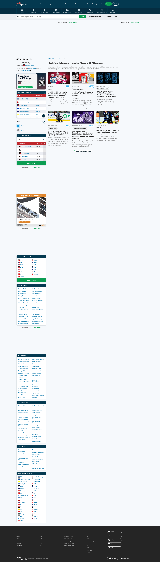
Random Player (95, 16)
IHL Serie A (37, 479)
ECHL (21, 265)
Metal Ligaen (23, 491)
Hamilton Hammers (23, 384)
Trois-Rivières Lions (37, 432)
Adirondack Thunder (23, 406)
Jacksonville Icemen (23, 432)
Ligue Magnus (37, 481)
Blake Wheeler (32, 68)
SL (20, 507)
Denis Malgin (25, 153)
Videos (59, 4)
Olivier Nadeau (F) (24, 102)
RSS (88, 548)
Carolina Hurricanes (23, 298)
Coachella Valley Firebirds (22, 376)
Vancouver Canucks (37, 316)
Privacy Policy (90, 541)
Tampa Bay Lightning (37, 309)
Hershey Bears (22, 392)
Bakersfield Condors (23, 361)
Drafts (67, 4)
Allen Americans (22, 408)
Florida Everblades (23, 417)
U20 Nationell (23, 481)
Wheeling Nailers (36, 436)
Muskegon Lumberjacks (38, 452)
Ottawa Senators (36, 296)
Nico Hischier (25, 160)
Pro (102, 4)
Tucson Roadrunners (37, 391)
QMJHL (22, 276)
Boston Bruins (22, 291)
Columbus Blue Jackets (24, 305)
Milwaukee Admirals (37, 364)
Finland (18, 541)
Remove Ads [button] (135, 22)
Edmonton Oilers (22, 312)
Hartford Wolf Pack (23, 386)
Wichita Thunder (36, 439)
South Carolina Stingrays (36, 422)
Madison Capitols (36, 450)
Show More (31, 163)
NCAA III (36, 504)
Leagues (50, 4)
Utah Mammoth (36, 314)
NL (34, 272)
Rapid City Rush (36, 412)
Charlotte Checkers (23, 368)
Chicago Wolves (22, 371)
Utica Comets (35, 393)
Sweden (18, 534)
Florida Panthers (22, 314)
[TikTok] (30, 59)
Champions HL (24, 495)
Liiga (35, 269)
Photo (88, 543)
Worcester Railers (36, 441)
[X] (21, 59)
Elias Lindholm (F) (24, 108)
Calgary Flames (22, 296)
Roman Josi (25, 156)
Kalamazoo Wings (22, 435)
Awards (85, 4)
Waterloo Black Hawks (38, 466)
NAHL (35, 262)
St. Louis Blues (35, 307)
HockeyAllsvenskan (25, 479)
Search (82, 16)
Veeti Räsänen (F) (24, 111)
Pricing (94, 4)
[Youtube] (27, 59)
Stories (77, 4)
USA (17, 538)
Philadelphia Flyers (36, 298)
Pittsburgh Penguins (37, 300)
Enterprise (89, 550)
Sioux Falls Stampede (37, 459)
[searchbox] (51, 16)
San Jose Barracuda (37, 378)
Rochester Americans (37, 371)
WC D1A (22, 518)
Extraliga (36, 274)
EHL (21, 493)
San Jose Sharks (36, 303)
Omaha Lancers (36, 454)
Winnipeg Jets (35, 323)
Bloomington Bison (23, 412)
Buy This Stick (30, 222)
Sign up (108, 4)
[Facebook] (17, 59)
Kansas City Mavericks (24, 437)
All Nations (19, 545)
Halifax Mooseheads (54, 59)
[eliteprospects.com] (21, 4)
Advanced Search (112, 16)
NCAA (21, 269)
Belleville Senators (23, 364)
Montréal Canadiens (23, 321)
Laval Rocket (21, 397)
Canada (18, 536)
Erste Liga (36, 488)
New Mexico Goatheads (38, 406)
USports (36, 509)
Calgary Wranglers (23, 366)
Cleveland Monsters (23, 373)
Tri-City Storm (35, 461)
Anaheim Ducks (22, 289)
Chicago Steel (21, 453)
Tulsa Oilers (35, 434)
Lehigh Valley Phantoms (38, 359)
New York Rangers (36, 293)
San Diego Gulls (36, 375)
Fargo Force (21, 462)
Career (88, 552)
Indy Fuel (20, 430)
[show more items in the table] (43, 116)
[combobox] (51, 16)
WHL (21, 272)
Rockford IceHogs (36, 373)
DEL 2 (21, 511)
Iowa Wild (20, 395)
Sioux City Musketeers (38, 457)
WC (21, 516)
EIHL (35, 484)
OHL (21, 274)
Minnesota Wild (22, 319)
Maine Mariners (22, 439)
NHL (37, 108)
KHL (35, 265)
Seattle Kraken (36, 305)
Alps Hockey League (39, 477)
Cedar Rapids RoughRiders (21, 450)
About (88, 536)
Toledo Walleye (36, 427)
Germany (18, 543)
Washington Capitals (37, 321)
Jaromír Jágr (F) (23, 105)
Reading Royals (36, 415)
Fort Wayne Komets (23, 419)
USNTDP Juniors (36, 463)
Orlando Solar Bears (37, 410)
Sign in (116, 4)
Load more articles (83, 151)
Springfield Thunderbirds (35, 380)
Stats (34, 4)
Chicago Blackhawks (23, 300)
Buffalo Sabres (22, 293)
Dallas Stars (21, 307)
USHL (35, 260)
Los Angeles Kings (23, 316)
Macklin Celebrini (27, 150)
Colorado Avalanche (23, 303)
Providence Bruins (36, 368)
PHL (35, 491)
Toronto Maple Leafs (37, 312)
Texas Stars (35, 386)
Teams (42, 4)
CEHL (35, 486)
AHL (21, 262)
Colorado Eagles (22, 379)
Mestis (38, 111)
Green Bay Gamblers (23, 464)
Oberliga (22, 514)
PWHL (35, 518)
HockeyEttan (23, 484)
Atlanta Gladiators (23, 410)
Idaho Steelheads (22, 428)
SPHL (21, 267)
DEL (21, 509)
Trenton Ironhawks (37, 429)
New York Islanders (37, 291)
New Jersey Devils (36, 289)
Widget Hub (90, 534)
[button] (113, 11)
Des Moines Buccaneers (24, 456)
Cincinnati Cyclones (23, 415)
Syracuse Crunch (36, 384)
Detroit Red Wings (23, 309)
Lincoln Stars (21, 467)
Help (88, 538)
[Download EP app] (31, 81)
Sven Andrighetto (26, 147)
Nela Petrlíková (29, 65)
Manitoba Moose (36, 361)
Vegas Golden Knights (37, 319)
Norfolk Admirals (36, 408)
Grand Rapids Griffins (23, 381)
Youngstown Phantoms (38, 468)
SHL (37, 99)
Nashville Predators (23, 323)
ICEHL (21, 521)
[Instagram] (24, 59)
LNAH (35, 507)
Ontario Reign (35, 366)
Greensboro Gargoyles (24, 422)
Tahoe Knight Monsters (38, 425)
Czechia (38, 105)
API (88, 545)
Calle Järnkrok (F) (24, 99)
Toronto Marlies (36, 388)
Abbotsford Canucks (23, 359)
